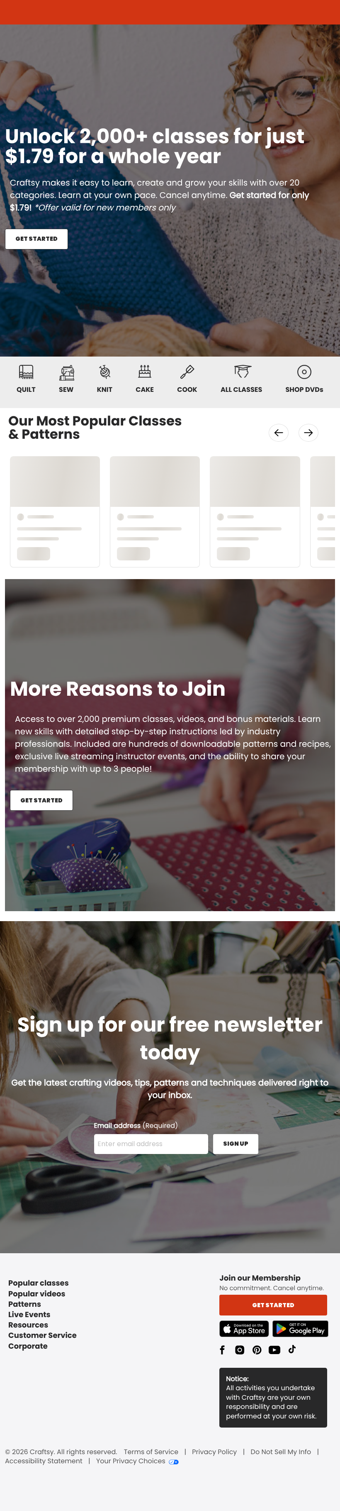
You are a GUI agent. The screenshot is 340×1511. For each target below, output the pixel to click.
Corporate (28, 1346)
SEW (66, 389)
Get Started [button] (273, 1305)
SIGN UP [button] (235, 1143)
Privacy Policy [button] (214, 1452)
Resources (28, 1325)
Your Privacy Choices (130, 1461)
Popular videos (37, 1294)
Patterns (24, 1304)
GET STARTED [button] (36, 239)
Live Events (29, 1315)
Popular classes (38, 1283)
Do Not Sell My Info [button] (281, 1452)
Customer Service (42, 1335)
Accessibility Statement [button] (44, 1461)
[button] (279, 433)
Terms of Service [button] (151, 1452)
